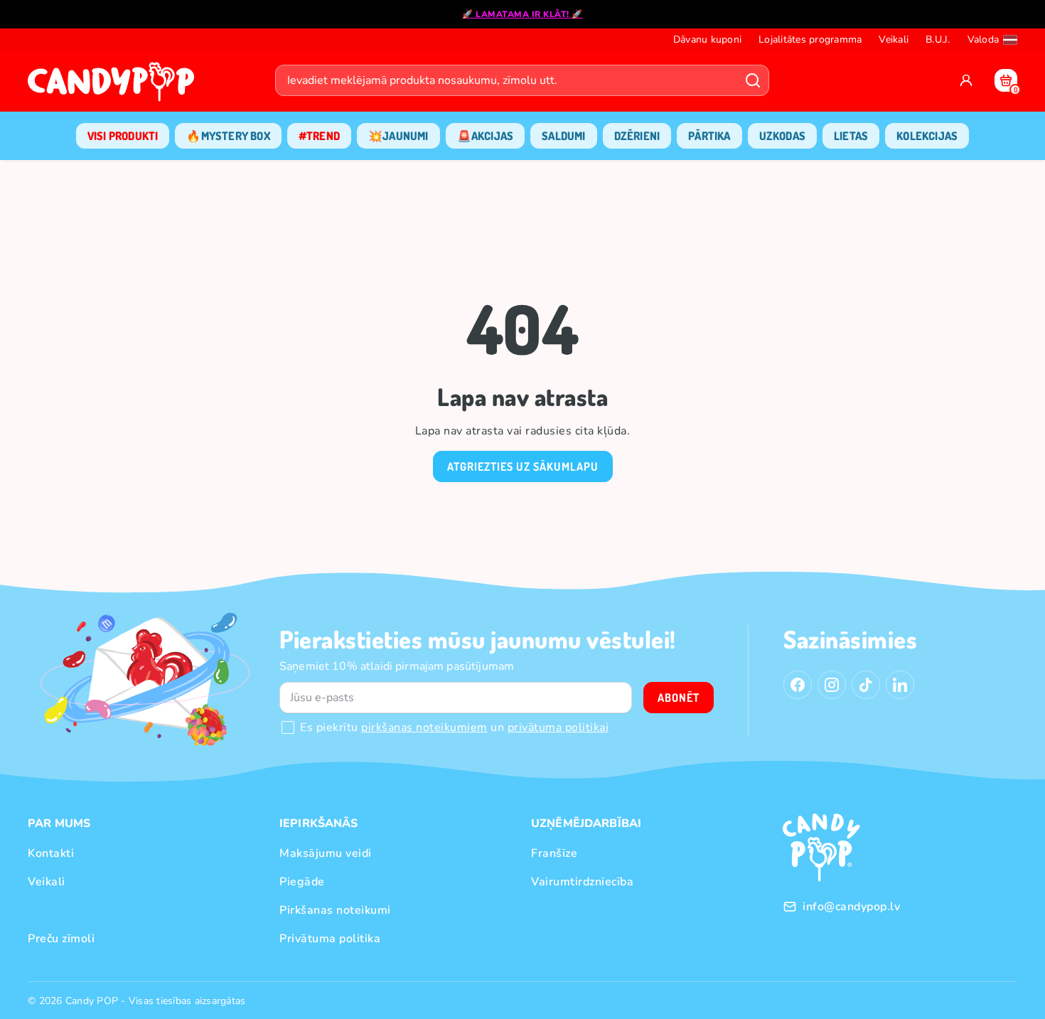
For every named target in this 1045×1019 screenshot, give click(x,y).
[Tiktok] (866, 685)
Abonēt (679, 697)
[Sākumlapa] (114, 86)
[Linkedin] (900, 685)
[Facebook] (797, 685)
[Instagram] (832, 685)
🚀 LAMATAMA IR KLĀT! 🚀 (522, 14)
